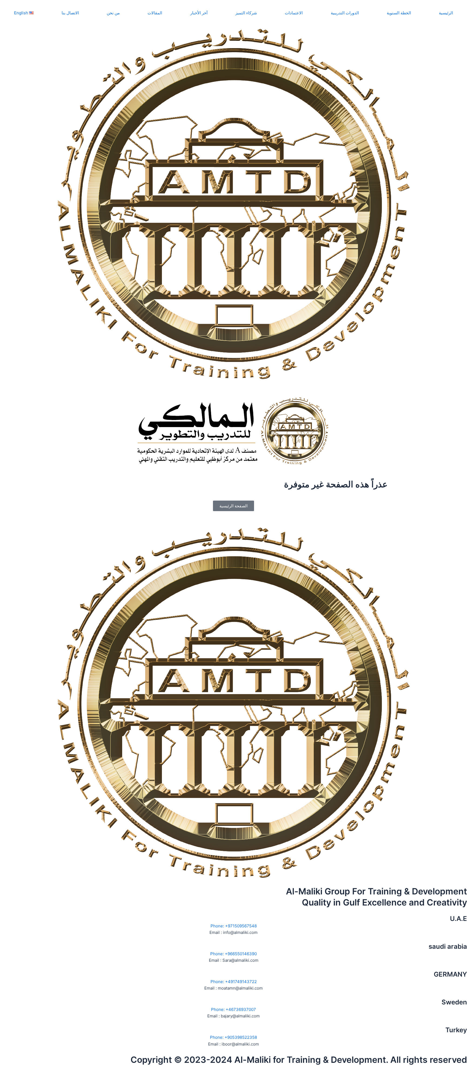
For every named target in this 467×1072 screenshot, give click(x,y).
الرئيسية (446, 12)
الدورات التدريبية (345, 12)
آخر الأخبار (199, 12)
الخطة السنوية (399, 12)
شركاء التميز (246, 12)
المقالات (155, 12)
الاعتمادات (294, 12)
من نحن (113, 12)
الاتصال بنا (70, 12)
